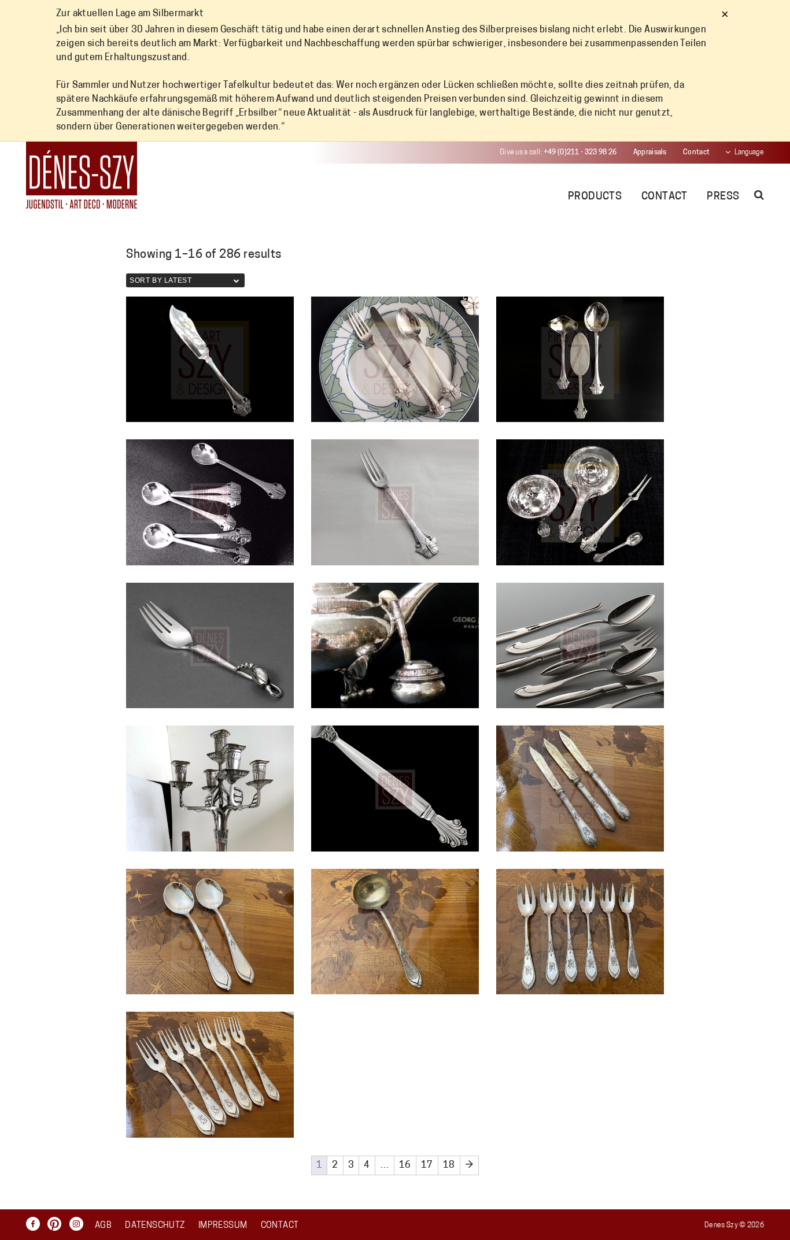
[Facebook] (36, 1223)
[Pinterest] (57, 1223)
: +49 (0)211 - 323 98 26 (558, 152)
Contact (696, 152)
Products (595, 197)
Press (723, 197)
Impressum (222, 1226)
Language (749, 152)
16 (405, 1165)
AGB (103, 1226)
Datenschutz (154, 1226)
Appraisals (650, 152)
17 (427, 1165)
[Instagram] (79, 1223)
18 (449, 1165)
